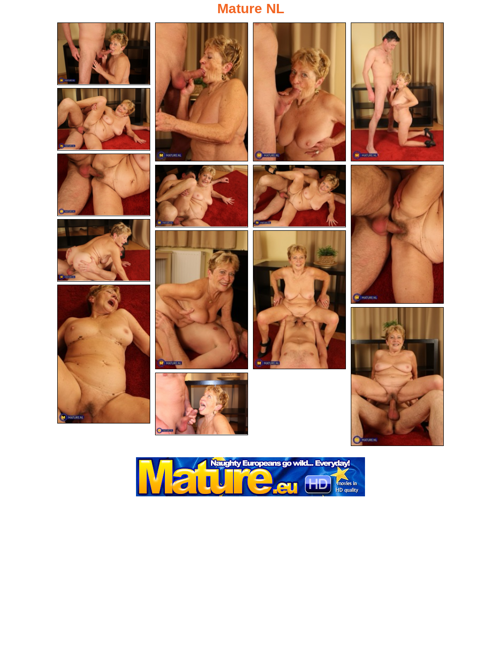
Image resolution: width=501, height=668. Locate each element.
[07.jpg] (201, 196)
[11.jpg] (201, 299)
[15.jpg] (201, 404)
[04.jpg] (397, 91)
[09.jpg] (397, 234)
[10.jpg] (103, 250)
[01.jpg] (103, 53)
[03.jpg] (299, 91)
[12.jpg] (299, 299)
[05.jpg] (103, 119)
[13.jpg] (103, 354)
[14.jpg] (397, 376)
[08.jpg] (299, 196)
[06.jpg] (103, 185)
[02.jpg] (201, 91)
